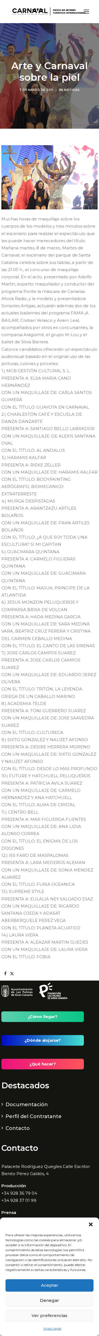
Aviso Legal (52, 1328)
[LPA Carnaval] (48, 11)
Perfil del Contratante (34, 1116)
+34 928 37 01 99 (18, 1200)
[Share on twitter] (12, 973)
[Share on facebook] (5, 973)
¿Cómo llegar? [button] (42, 1016)
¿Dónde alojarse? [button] (42, 1040)
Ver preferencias (49, 1315)
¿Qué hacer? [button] (42, 1064)
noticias (71, 90)
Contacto (18, 1128)
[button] (91, 1224)
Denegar (49, 1300)
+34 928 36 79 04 (19, 1193)
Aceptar (49, 1285)
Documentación (27, 1105)
